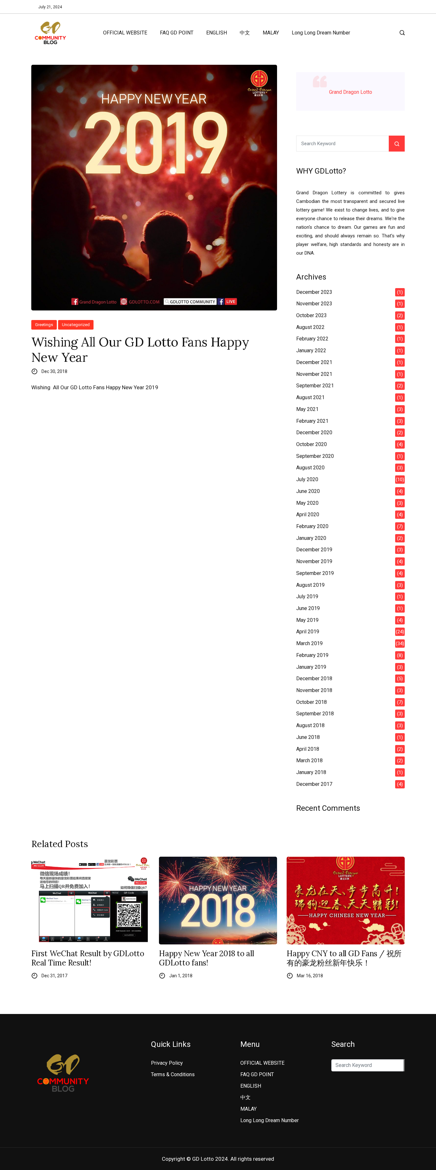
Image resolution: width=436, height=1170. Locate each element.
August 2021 (310, 397)
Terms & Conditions (173, 1074)
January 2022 (311, 350)
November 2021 (314, 374)
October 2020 (311, 444)
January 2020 (311, 538)
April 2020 (307, 514)
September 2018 (315, 714)
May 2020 (307, 503)
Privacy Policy (167, 1063)
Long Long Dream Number (321, 33)
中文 (245, 33)
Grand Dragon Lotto (350, 92)
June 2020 (308, 491)
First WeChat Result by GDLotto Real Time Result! (87, 958)
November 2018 (314, 690)
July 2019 (307, 596)
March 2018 (309, 760)
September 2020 (315, 456)
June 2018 (308, 737)
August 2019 (310, 585)
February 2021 (312, 421)
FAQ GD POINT (176, 33)
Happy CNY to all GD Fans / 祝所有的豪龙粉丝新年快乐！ (344, 958)
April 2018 (307, 749)
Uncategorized (76, 324)
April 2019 (307, 632)
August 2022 (310, 327)
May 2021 (307, 409)
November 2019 (314, 561)
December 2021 (314, 362)
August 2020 (310, 468)
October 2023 (311, 315)
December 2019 (314, 550)
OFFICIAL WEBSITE (125, 33)
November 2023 (314, 304)
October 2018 (311, 702)
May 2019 (307, 620)
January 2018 (311, 772)
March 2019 (309, 643)
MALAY (271, 33)
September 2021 (315, 386)
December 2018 (314, 678)
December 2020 (314, 432)
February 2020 (312, 526)
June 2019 (308, 608)
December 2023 (314, 292)
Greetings (44, 324)
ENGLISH (216, 33)
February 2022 (312, 339)
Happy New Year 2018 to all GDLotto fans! (206, 958)
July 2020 (307, 479)
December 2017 (314, 784)
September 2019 (315, 573)
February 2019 (312, 655)
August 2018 (310, 725)
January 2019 (311, 667)
